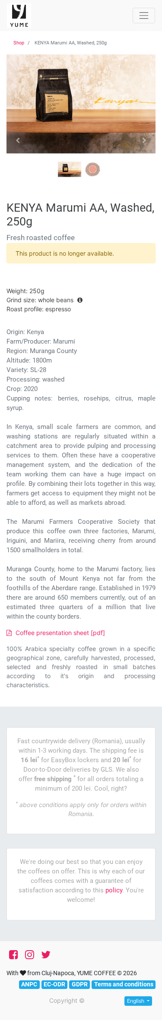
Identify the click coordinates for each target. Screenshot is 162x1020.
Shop (18, 43)
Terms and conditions (123, 984)
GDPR (80, 984)
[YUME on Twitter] (45, 954)
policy (113, 890)
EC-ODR (54, 984)
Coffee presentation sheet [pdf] (59, 632)
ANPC (29, 984)
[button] (17, 140)
